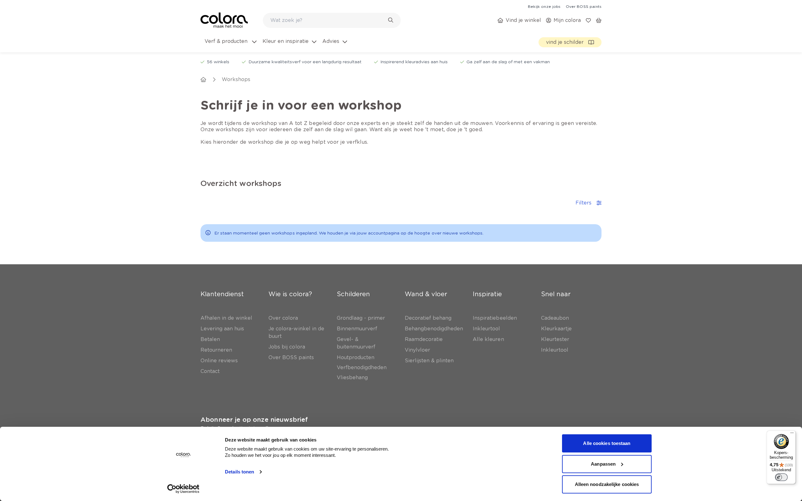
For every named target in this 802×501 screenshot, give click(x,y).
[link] (544, 6)
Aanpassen (603, 464)
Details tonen (239, 471)
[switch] (781, 477)
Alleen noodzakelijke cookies (607, 484)
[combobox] (332, 20)
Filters (583, 203)
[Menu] (792, 434)
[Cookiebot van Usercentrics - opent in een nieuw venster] (183, 488)
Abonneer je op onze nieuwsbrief (254, 419)
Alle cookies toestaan (606, 443)
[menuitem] (230, 45)
